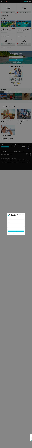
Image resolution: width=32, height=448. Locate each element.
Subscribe (16, 231)
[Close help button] (31, 435)
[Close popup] (24, 214)
